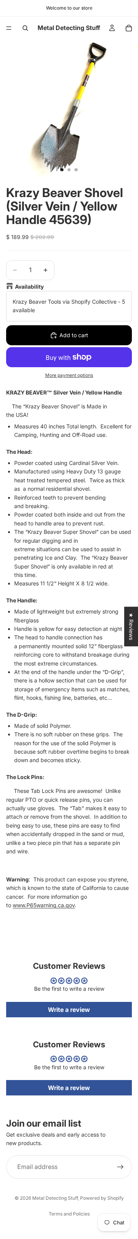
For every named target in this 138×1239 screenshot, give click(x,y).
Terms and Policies (69, 1214)
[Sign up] (120, 1167)
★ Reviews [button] (131, 626)
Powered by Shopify (102, 1198)
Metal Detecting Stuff (55, 1198)
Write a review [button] (69, 1009)
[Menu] (9, 28)
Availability (29, 286)
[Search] (25, 28)
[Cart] (128, 28)
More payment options (69, 375)
